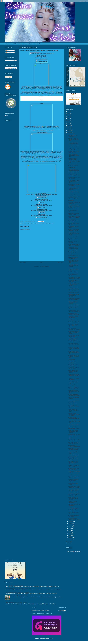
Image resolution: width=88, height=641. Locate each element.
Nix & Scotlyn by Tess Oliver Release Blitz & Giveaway (74, 278)
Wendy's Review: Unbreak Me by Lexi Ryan (73, 214)
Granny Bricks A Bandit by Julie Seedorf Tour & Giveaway (22, 595)
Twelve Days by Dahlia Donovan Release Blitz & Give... (73, 382)
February (70, 537)
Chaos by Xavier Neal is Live (74, 434)
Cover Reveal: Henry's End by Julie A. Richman (73, 455)
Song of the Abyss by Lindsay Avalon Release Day (73, 406)
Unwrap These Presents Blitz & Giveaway (73, 385)
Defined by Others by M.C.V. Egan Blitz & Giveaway (74, 245)
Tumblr (39, 194)
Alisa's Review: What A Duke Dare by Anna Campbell (74, 217)
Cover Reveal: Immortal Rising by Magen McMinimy (73, 362)
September (71, 525)
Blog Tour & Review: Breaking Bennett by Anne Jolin (74, 421)
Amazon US (33, 200)
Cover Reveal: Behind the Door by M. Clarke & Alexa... (73, 332)
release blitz (47, 223)
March (70, 535)
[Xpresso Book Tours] (75, 86)
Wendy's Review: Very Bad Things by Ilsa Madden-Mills (73, 356)
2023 (69, 116)
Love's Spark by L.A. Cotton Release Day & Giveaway (74, 487)
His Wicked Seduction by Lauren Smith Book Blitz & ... (73, 344)
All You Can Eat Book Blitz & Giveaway (73, 516)
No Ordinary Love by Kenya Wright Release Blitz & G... (73, 181)
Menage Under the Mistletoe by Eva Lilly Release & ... (74, 299)
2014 (69, 132)
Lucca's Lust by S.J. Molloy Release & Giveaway (73, 449)
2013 (69, 541)
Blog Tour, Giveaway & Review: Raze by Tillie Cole (73, 139)
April (70, 533)
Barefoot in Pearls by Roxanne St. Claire (72, 403)
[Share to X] (41, 221)
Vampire (51, 223)
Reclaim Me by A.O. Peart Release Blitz (73, 221)
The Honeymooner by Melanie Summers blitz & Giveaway (17, 592)
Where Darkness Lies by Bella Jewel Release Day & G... (73, 352)
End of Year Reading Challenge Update (72, 159)
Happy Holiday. (71, 200)
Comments (9, 52)
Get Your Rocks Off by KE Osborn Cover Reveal (73, 322)
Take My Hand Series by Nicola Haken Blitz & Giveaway (73, 462)
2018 (69, 125)
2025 (69, 113)
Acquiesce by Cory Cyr (73, 165)
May (70, 532)
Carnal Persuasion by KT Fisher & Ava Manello (73, 236)
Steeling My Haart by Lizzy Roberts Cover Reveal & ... (73, 146)
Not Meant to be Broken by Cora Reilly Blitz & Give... (74, 388)
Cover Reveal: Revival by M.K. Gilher (73, 281)
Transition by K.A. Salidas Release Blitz (73, 379)
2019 (69, 123)
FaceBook (28, 194)
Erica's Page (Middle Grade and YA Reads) (31, 43)
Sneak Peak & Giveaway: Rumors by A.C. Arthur (73, 208)
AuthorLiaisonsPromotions (29, 223)
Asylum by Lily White (72, 426)
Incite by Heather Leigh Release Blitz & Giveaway (74, 395)
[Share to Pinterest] (43, 221)
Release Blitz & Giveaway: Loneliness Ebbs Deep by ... (74, 375)
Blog (32, 194)
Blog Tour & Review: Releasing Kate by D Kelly (74, 329)
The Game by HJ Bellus (73, 250)
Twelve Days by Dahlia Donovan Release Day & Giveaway (73, 265)
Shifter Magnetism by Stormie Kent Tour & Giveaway (16, 602)
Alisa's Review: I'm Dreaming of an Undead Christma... (74, 175)
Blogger (50, 638)
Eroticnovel (37, 223)
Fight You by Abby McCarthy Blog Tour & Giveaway (74, 443)
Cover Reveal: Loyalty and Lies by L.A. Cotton (73, 368)
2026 (69, 111)
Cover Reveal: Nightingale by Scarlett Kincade (74, 341)
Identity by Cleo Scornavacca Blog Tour (73, 507)
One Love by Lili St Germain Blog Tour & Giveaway (74, 305)
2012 (69, 542)
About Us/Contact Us (15, 43)
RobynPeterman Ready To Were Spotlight (73, 401)
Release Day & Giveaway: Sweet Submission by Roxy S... (73, 325)
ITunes (50, 200)
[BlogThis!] (39, 221)
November (71, 521)
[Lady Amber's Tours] (75, 60)
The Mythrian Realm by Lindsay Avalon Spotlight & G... (73, 192)
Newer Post (23, 262)
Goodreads (54, 194)
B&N (47, 200)
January (70, 538)
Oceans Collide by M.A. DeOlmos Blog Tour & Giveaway (73, 431)
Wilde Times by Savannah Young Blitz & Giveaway (73, 290)
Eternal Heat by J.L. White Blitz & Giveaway (14, 585)
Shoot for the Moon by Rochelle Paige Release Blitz (73, 155)
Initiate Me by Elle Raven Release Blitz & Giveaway (74, 195)
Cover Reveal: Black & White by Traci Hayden (73, 287)
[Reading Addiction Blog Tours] (46, 635)
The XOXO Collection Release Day (72, 502)
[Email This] (38, 221)
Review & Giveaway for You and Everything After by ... (74, 492)
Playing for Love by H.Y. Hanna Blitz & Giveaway (73, 170)
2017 (69, 127)
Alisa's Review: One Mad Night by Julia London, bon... (73, 261)
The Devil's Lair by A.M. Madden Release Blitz (73, 248)
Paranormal (42, 223)
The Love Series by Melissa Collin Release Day (73, 495)
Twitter (35, 194)
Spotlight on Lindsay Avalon (73, 255)
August (70, 526)
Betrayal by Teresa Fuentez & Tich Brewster (73, 365)
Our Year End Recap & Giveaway (72, 136)
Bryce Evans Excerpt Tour (73, 163)
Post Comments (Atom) (44, 266)
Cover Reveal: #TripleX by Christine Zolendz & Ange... (73, 480)
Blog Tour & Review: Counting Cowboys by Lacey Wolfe (73, 458)
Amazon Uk (39, 210)
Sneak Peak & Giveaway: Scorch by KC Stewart (73, 272)
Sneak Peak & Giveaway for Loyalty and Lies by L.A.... (74, 206)
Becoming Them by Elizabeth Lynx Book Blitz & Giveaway (74, 414)
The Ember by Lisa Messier (73, 292)
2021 (69, 120)
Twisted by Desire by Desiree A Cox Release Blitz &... (73, 410)
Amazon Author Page (46, 194)
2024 (69, 114)
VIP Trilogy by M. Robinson (73, 428)
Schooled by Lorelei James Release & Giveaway (73, 477)
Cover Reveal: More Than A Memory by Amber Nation (73, 311)
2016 (69, 128)
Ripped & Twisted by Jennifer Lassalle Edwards (74, 446)
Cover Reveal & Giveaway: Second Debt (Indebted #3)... (73, 348)
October (70, 523)
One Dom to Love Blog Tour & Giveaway (73, 185)
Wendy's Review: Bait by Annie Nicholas (73, 258)
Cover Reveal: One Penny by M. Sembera (73, 469)
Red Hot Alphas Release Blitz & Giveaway (73, 339)
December (71, 133)
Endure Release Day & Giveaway (72, 211)
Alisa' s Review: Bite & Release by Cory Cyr (73, 143)
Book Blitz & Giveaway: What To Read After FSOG (73, 252)
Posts (8, 50)
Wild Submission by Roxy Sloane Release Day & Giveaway (73, 188)
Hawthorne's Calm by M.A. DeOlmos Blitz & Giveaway (73, 295)
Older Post (60, 262)
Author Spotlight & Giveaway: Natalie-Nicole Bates (73, 233)
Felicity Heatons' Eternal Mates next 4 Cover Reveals (73, 371)
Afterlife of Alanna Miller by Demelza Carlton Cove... (73, 230)
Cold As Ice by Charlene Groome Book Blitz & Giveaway (73, 498)
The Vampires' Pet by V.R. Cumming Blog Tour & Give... (73, 452)
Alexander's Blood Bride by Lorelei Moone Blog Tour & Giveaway (18, 588)
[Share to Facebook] (42, 221)
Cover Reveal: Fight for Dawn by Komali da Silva (73, 418)
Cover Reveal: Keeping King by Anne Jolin (74, 178)
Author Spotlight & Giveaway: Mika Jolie (73, 198)
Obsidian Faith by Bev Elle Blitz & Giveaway (73, 152)
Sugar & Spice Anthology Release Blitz (73, 317)
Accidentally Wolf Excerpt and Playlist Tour (73, 149)
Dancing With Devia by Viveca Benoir (72, 319)
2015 (69, 130)
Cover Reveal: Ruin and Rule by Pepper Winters (74, 440)
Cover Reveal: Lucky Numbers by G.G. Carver (73, 519)
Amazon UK (41, 99)
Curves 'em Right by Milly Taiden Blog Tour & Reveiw (73, 284)
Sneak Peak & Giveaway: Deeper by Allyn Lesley (73, 425)
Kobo (44, 200)
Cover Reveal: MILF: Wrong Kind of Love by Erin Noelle (73, 437)
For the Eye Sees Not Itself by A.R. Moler (73, 336)
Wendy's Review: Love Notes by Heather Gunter (73, 510)
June (70, 530)
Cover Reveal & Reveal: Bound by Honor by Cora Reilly (73, 391)
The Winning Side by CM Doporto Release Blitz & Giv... (73, 269)
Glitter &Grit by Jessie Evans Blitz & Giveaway (73, 314)
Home (7, 43)
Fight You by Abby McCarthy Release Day (74, 505)
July (70, 528)
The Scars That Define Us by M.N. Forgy (73, 466)
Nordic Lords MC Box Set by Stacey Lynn (74, 203)
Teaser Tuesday (71, 167)
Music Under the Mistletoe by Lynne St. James (73, 490)
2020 (69, 121)
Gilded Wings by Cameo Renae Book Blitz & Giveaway (73, 302)
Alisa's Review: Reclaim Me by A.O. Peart (73, 172)
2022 (69, 118)
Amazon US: (41, 96)
